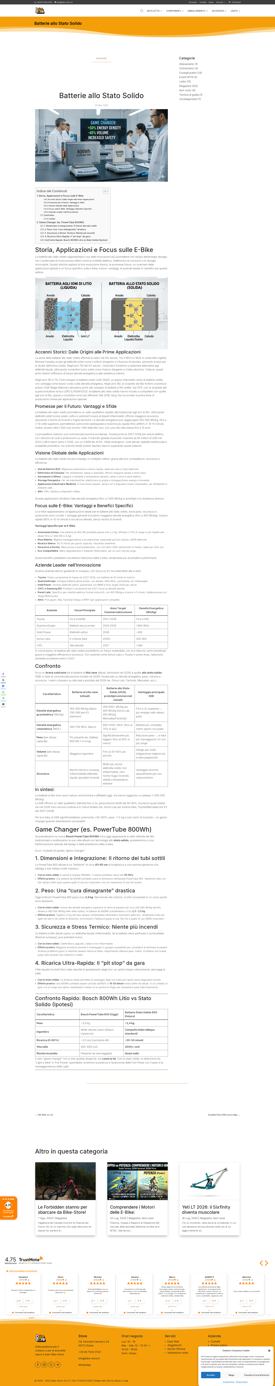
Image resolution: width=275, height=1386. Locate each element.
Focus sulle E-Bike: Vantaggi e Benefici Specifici (70, 209)
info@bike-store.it (89, 1358)
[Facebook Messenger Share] (3, 686)
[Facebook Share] (3, 674)
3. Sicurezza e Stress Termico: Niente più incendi (70, 233)
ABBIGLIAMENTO (196, 11)
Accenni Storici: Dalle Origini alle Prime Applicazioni (71, 199)
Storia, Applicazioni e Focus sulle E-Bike (61, 195)
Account (219, 2)
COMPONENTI (173, 11)
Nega (231, 1375)
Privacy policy (219, 1345)
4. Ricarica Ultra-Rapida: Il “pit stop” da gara (67, 236)
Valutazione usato (177, 1352)
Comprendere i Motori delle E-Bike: (132, 1209)
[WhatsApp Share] (3, 692)
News (211, 2)
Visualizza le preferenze (256, 1375)
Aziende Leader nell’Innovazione (63, 212)
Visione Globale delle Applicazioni (63, 205)
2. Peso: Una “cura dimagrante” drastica (65, 229)
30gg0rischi (174, 1345)
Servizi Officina (176, 1348)
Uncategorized (188, 99)
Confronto (49, 215)
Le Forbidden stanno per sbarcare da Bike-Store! (62, 1209)
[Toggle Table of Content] (104, 191)
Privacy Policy (242, 1382)
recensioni (40, 1263)
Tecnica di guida (189, 94)
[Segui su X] (51, 1364)
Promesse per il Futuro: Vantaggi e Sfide (66, 202)
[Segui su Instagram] (44, 1364)
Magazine (101, 58)
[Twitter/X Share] (3, 680)
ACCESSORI (218, 11)
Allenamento (186, 64)
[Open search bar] (141, 10)
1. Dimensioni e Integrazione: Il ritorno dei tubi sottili (70, 226)
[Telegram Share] (3, 698)
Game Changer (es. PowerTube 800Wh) (61, 222)
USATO (234, 11)
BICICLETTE (153, 11)
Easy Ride (173, 1341)
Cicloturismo (186, 68)
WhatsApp (84, 1364)
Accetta (211, 1375)
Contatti (203, 2)
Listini (182, 81)
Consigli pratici (188, 72)
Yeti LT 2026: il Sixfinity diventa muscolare (206, 1209)
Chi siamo (193, 2)
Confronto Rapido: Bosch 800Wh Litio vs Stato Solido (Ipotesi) (75, 240)
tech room (185, 90)
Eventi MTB (186, 77)
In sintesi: (51, 219)
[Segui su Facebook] (38, 1364)
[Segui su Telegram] (57, 1364)
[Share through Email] (3, 704)
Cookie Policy (228, 1382)
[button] (269, 1350)
